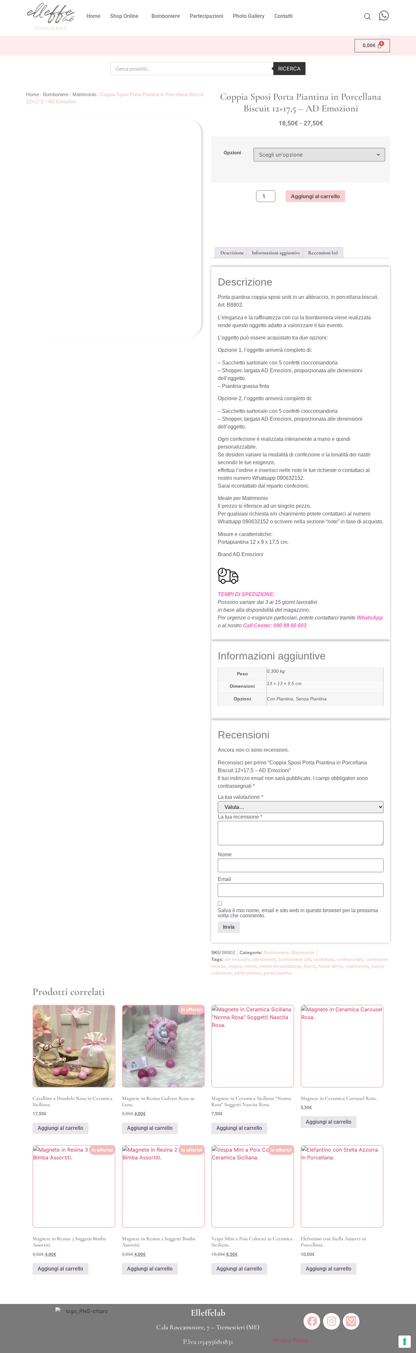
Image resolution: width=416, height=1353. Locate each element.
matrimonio (357, 966)
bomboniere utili (294, 959)
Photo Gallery (249, 16)
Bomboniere (165, 16)
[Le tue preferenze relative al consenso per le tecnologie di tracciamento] (404, 1341)
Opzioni (232, 152)
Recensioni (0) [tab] (323, 252)
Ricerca (289, 68)
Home (93, 16)
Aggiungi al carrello (315, 196)
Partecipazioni (206, 16)
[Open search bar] (367, 16)
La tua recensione (240, 817)
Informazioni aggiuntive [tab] (276, 252)
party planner (247, 973)
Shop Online (124, 16)
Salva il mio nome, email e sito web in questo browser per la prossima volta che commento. (298, 913)
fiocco (310, 966)
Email (224, 879)
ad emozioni (237, 959)
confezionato (350, 959)
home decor (330, 966)
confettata (324, 959)
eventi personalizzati (280, 966)
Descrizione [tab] (232, 252)
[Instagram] (331, 1321)
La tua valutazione (240, 797)
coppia (235, 966)
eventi (250, 966)
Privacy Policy (290, 1340)
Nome (225, 854)
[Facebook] (312, 1321)
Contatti (283, 16)
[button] (126, 16)
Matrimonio (84, 94)
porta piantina (278, 973)
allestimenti (264, 959)
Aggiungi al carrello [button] (60, 1128)
